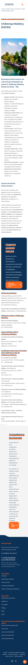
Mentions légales (18, 656)
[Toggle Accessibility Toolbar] (25, 662)
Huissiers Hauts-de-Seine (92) (13, 9)
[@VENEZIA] (9, 4)
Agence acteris (9, 656)
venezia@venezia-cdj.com (9, 553)
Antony (7, 381)
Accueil (3, 9)
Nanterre (12, 368)
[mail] (15, 661)
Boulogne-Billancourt (16, 402)
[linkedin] (12, 661)
